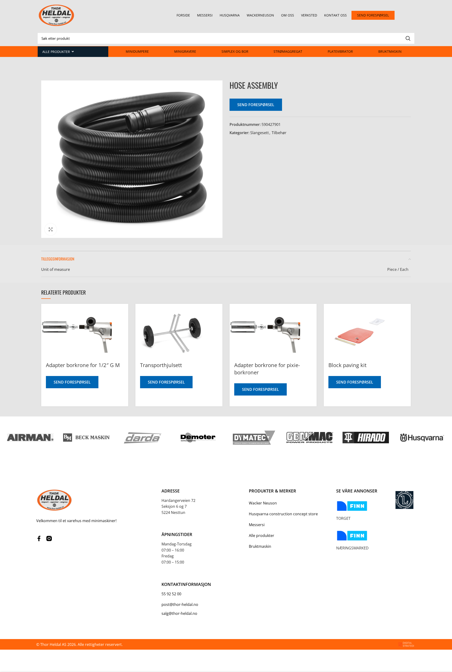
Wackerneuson (260, 15)
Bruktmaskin (390, 51)
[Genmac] (310, 437)
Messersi (205, 15)
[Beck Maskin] (86, 437)
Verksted (309, 15)
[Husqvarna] (421, 437)
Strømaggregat (288, 51)
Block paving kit (347, 364)
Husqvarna (230, 15)
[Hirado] (366, 437)
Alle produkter (261, 535)
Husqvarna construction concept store (283, 513)
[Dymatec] (254, 437)
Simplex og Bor (235, 51)
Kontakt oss (335, 15)
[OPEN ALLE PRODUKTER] (72, 51)
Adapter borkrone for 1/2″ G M (83, 364)
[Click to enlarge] (50, 229)
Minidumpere (137, 51)
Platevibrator (340, 51)
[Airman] (30, 437)
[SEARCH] (408, 38)
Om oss (287, 15)
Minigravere (185, 51)
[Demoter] (198, 437)
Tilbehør (279, 132)
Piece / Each (397, 269)
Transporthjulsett (161, 364)
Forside (183, 15)
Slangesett (259, 132)
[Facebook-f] (39, 538)
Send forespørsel (255, 104)
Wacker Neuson (263, 503)
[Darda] (142, 437)
